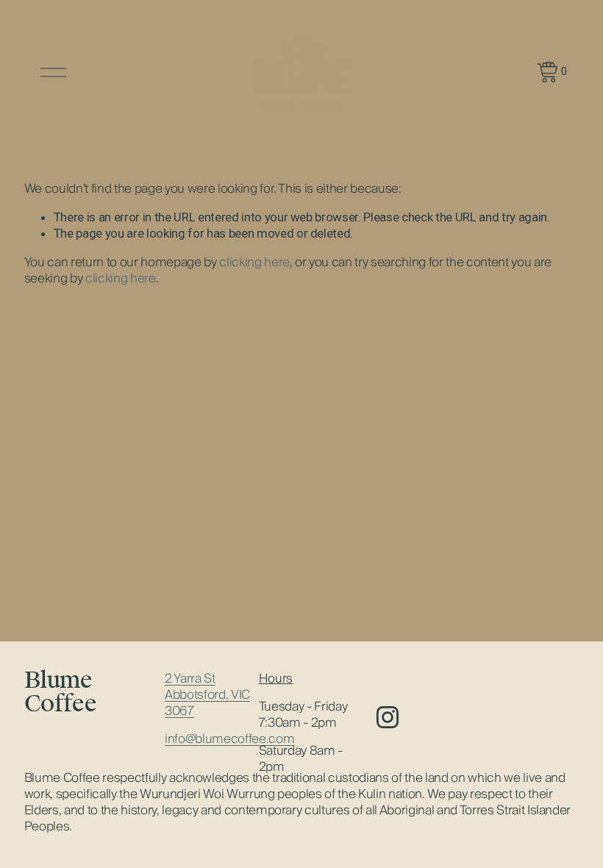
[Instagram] (387, 717)
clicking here (254, 262)
